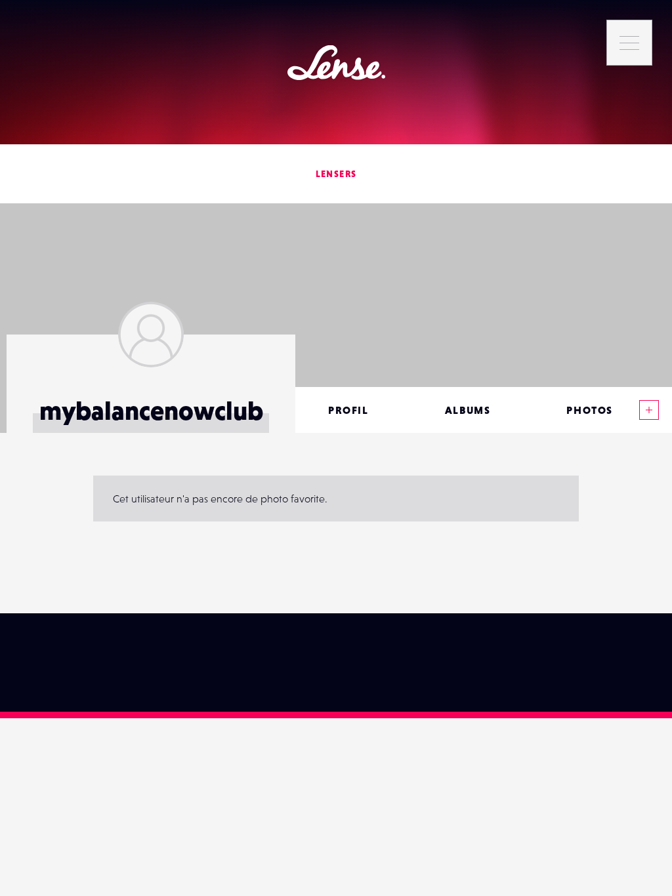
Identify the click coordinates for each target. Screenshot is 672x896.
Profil (348, 410)
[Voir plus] (649, 410)
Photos (589, 410)
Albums (468, 410)
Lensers (336, 174)
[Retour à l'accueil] (336, 62)
